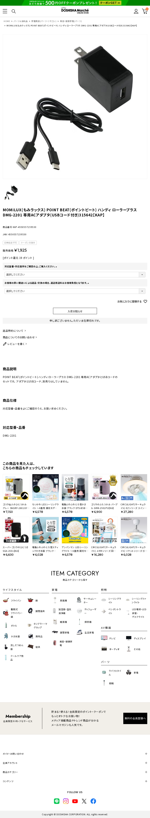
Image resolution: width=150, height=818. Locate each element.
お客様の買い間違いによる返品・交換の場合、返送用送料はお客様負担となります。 (47, 282)
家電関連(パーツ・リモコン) (44, 21)
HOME (7, 21)
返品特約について (13, 330)
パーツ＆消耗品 (21, 21)
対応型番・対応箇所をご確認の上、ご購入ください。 (31, 266)
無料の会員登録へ (135, 718)
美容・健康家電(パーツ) (71, 21)
